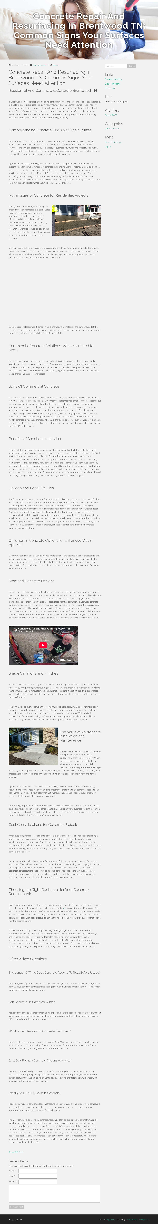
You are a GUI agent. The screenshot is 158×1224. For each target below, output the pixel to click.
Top (11, 1219)
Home (56, 65)
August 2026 (111, 115)
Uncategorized (112, 128)
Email (12, 1176)
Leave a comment (40, 65)
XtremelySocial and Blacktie (137, 1219)
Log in (108, 146)
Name (12, 1170)
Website (13, 1181)
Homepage (110, 88)
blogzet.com (111, 1219)
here (65, 908)
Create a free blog (113, 79)
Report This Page (16, 1152)
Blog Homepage (112, 83)
